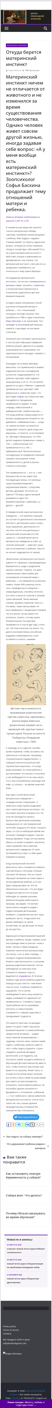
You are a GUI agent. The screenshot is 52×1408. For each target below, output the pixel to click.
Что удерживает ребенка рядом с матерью (26, 1146)
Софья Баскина (14, 70)
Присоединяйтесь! (27, 1117)
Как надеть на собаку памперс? (24, 1136)
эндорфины (24, 976)
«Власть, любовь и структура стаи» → (26, 1403)
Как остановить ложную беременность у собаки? (23, 1175)
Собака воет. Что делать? (24, 1195)
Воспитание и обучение (17, 45)
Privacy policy (9, 1326)
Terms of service (11, 1330)
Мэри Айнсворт (14, 321)
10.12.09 (25, 220)
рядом (20, 396)
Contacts (7, 1333)
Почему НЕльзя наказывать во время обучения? (25, 1215)
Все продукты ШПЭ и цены (16, 1339)
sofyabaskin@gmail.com (14, 1343)
